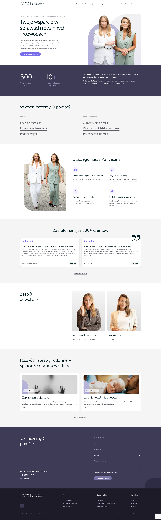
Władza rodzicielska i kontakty (101, 128)
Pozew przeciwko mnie (33, 128)
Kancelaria (124, 4)
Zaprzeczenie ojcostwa (35, 397)
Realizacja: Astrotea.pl (26, 513)
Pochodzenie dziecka (95, 133)
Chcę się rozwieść (30, 123)
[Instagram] (22, 506)
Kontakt (133, 4)
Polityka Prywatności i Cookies (43, 513)
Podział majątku (90, 4)
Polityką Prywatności (107, 472)
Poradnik (116, 4)
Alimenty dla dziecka (95, 123)
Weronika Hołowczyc (84, 335)
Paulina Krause (116, 335)
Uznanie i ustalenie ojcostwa (101, 397)
